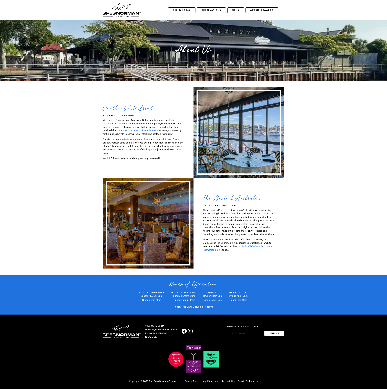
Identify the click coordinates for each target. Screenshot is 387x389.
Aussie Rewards (261, 10)
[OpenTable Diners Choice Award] (176, 359)
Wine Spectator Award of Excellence (135, 130)
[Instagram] (190, 331)
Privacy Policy (192, 381)
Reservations (211, 10)
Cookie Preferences (247, 381)
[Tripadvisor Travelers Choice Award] (211, 359)
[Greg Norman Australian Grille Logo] (122, 14)
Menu (235, 10)
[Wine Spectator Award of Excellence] (193, 359)
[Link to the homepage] (121, 7)
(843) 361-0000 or (251, 246)
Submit (275, 333)
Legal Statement (210, 381)
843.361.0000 (182, 10)
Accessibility (228, 381)
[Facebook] (184, 331)
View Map (153, 337)
